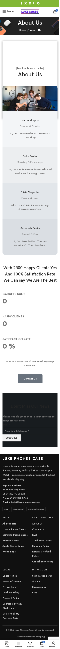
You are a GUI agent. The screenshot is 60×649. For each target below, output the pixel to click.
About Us (37, 523)
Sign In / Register (42, 575)
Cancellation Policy (42, 561)
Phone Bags (9, 551)
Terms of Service (12, 581)
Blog (34, 592)
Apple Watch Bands (13, 546)
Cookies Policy (10, 592)
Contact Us (38, 529)
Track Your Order (42, 540)
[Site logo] (30, 11)
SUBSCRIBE (12, 437)
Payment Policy (10, 598)
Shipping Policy (40, 546)
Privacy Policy (10, 587)
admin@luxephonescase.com (24, 502)
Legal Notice (9, 575)
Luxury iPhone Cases (14, 529)
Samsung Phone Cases (15, 534)
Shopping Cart (40, 587)
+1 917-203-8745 (19, 498)
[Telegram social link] (38, 3)
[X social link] (26, 3)
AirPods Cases (10, 540)
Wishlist (36, 581)
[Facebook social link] (22, 3)
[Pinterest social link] (30, 3)
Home (22, 30)
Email (6, 424)
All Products (9, 523)
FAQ (34, 534)
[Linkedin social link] (34, 3)
